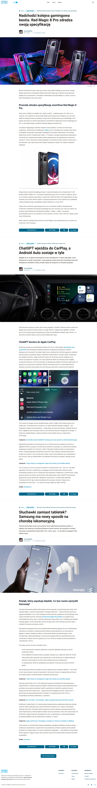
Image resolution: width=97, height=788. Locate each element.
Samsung (27, 739)
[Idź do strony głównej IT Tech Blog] (18, 772)
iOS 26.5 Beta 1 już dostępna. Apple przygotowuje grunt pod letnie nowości (49, 700)
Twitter (51, 230)
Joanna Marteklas (28, 31)
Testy (53, 2)
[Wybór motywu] (15, 2)
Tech (48, 2)
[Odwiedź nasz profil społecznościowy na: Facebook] (88, 785)
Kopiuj (74, 230)
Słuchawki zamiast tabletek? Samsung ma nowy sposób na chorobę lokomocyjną (51, 440)
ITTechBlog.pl (8, 784)
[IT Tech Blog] (4, 2)
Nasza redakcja (89, 773)
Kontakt (87, 776)
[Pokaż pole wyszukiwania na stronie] (93, 2)
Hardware (61, 773)
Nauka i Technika (30, 10)
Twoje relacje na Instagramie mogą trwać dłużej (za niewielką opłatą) (48, 463)
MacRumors (27, 487)
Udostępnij (30, 230)
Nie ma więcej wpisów (48, 756)
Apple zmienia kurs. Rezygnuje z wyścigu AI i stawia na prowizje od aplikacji (50, 721)
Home (22, 10)
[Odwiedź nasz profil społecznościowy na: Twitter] (91, 785)
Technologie (75, 773)
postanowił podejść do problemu (52, 617)
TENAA (46, 130)
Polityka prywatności (90, 779)
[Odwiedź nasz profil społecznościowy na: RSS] (95, 785)
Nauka (60, 2)
